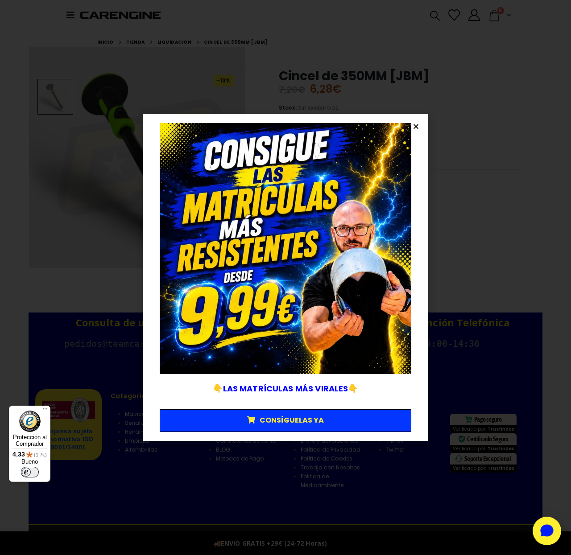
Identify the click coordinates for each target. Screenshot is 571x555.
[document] (285, 277)
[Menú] (45, 411)
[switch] (30, 472)
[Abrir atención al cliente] (547, 531)
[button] (416, 126)
